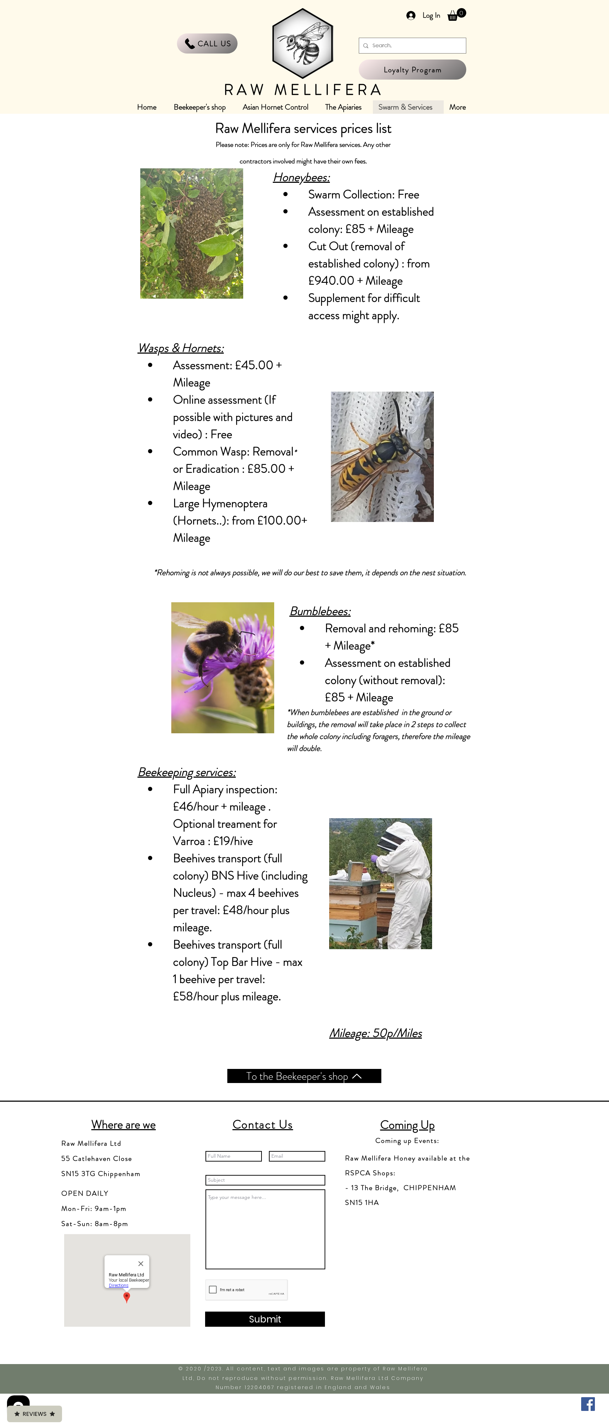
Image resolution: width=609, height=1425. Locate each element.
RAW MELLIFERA (304, 89)
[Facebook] (588, 1404)
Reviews (35, 1414)
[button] (456, 14)
